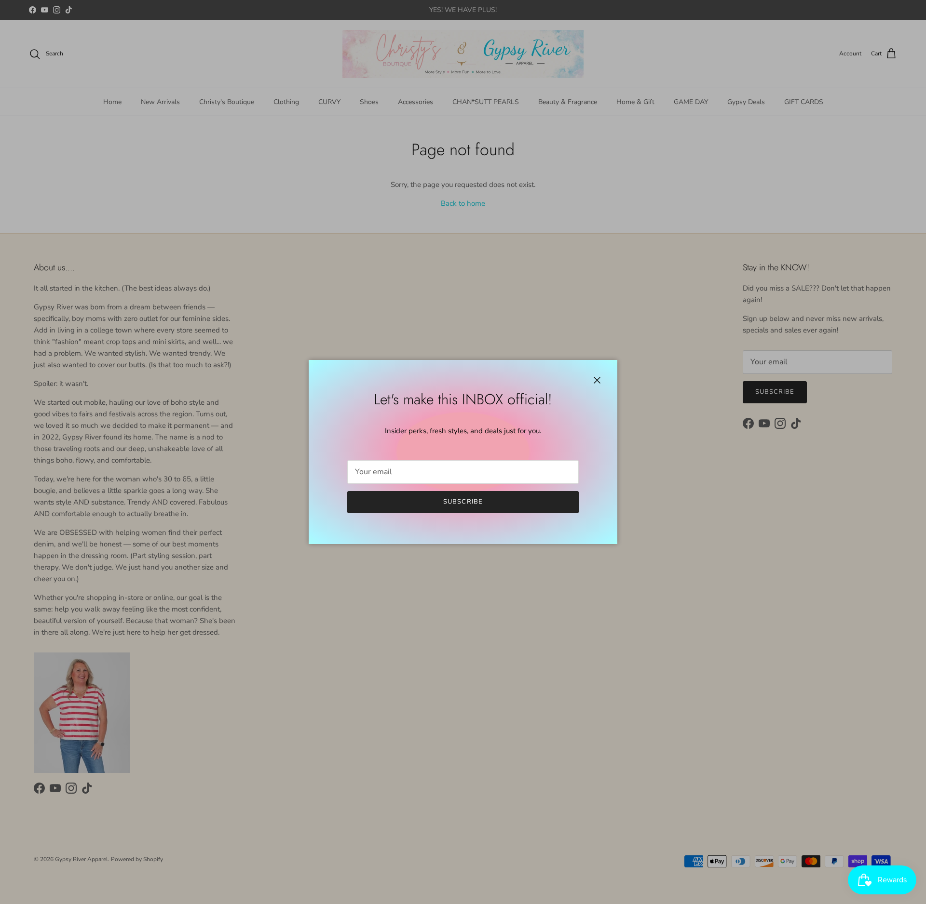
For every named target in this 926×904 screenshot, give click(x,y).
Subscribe (462, 501)
